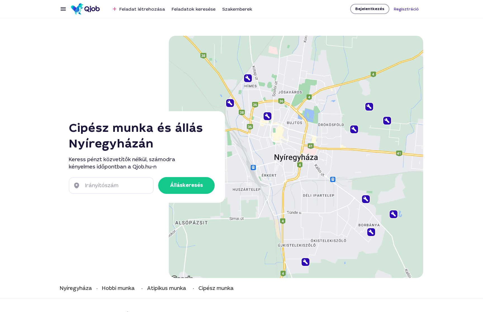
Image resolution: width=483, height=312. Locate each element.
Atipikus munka (166, 288)
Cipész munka (216, 288)
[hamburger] (63, 8)
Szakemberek (237, 9)
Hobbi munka (118, 288)
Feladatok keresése (194, 9)
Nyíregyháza (76, 288)
